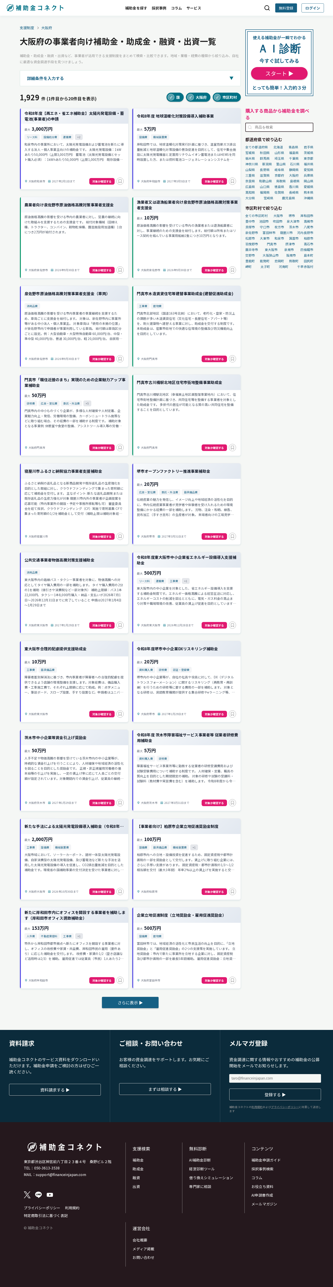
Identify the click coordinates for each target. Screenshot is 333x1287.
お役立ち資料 (262, 1186)
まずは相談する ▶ (165, 1089)
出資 (136, 1186)
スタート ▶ (279, 73)
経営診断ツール (202, 1168)
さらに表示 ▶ (130, 1002)
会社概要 (140, 1240)
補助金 (138, 1160)
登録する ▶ (275, 1094)
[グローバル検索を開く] (267, 8)
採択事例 (159, 8)
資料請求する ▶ (55, 1090)
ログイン (312, 8)
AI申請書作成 (262, 1195)
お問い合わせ (143, 1257)
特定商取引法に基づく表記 (46, 1215)
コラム (176, 8)
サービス (193, 8)
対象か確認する (101, 181)
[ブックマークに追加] (120, 181)
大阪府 (46, 27)
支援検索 (141, 1148)
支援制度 (27, 27)
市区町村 (226, 97)
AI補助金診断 (200, 1160)
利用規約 (72, 1207)
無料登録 (286, 8)
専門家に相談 (200, 1186)
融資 (136, 1177)
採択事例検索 (262, 1168)
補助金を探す (136, 8)
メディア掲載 (143, 1248)
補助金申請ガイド (266, 1160)
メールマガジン (264, 1204)
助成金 (138, 1168)
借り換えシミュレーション (211, 1177)
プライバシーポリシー (42, 1207)
